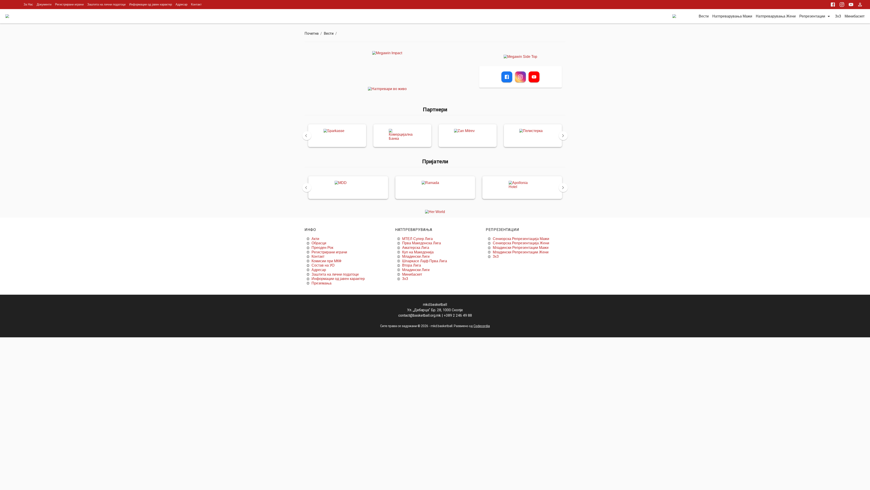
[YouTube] (534, 76)
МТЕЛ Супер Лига (417, 239)
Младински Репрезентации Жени (521, 252)
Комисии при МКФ (326, 261)
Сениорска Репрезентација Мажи (521, 239)
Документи (44, 4)
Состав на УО (323, 265)
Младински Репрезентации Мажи (521, 248)
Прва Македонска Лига (421, 243)
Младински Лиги (416, 256)
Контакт (196, 4)
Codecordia (482, 326)
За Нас (28, 4)
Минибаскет (412, 274)
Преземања (321, 283)
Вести (329, 33)
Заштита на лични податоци (106, 4)
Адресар (181, 4)
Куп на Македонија (418, 252)
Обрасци (319, 243)
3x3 (405, 279)
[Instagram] (520, 76)
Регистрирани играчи (69, 4)
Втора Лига (411, 265)
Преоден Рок (322, 248)
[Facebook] (506, 76)
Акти (315, 239)
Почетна (311, 33)
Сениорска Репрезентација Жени (521, 243)
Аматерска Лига (415, 248)
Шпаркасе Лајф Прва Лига (424, 261)
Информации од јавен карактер (150, 4)
